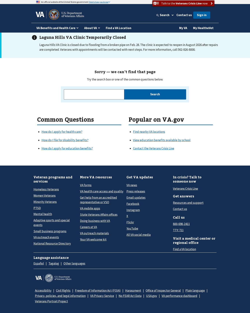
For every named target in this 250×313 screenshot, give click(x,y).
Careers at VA (88, 227)
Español (38, 263)
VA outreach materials (94, 233)
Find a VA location (184, 249)
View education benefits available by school (162, 140)
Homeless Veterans (46, 189)
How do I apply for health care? (62, 132)
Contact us (184, 15)
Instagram (133, 210)
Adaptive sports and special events (51, 222)
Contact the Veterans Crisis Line (153, 148)
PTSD (37, 208)
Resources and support (188, 203)
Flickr (130, 222)
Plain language (195, 290)
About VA (90, 28)
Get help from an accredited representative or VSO (98, 200)
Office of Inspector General (163, 290)
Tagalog (53, 263)
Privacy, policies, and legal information (60, 296)
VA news (131, 185)
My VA (183, 28)
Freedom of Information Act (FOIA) (98, 290)
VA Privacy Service (102, 296)
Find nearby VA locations (149, 132)
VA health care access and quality (101, 191)
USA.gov (151, 296)
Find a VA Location (118, 28)
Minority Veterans (45, 202)
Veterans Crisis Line (185, 189)
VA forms (86, 185)
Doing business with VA (95, 221)
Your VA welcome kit (93, 239)
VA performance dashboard (179, 296)
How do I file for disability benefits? (65, 140)
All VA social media (138, 235)
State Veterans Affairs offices (98, 215)
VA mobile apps (90, 208)
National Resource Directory (52, 243)
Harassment (133, 290)
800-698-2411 (181, 224)
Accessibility (43, 290)
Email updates (135, 198)
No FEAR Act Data (130, 296)
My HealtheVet (203, 28)
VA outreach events (46, 237)
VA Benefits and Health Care (55, 28)
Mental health (42, 214)
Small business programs (49, 231)
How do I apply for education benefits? (67, 148)
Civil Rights (63, 290)
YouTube (132, 228)
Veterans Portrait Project (51, 301)
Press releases (135, 191)
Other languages (74, 263)
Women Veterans (44, 196)
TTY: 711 (178, 230)
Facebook (132, 204)
